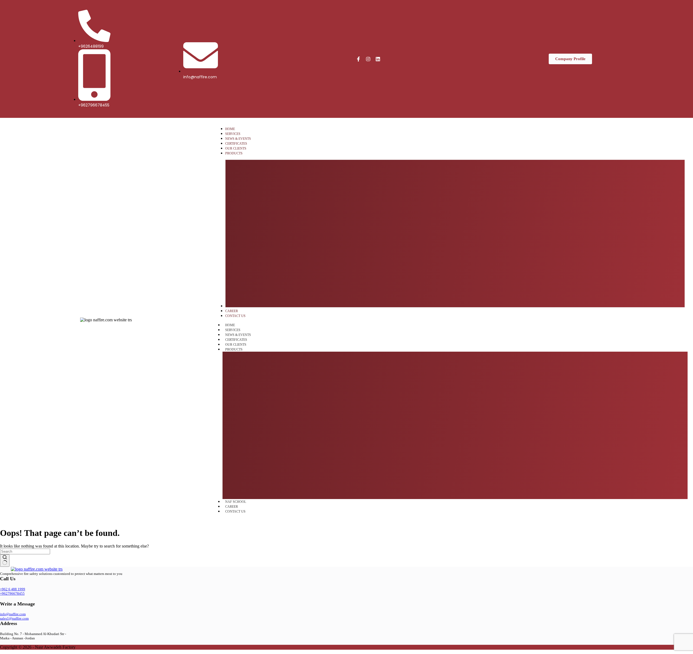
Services (232, 330)
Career (231, 507)
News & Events (238, 335)
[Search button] (4, 560)
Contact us (235, 511)
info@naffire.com (13, 614)
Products (234, 349)
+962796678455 (12, 593)
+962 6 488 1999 (12, 589)
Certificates (236, 340)
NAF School (235, 502)
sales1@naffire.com (14, 618)
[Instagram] (368, 59)
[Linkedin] (377, 59)
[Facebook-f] (358, 59)
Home (230, 325)
